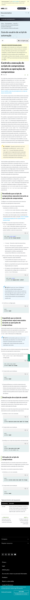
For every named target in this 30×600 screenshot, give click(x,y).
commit (14, 236)
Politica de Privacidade (6, 591)
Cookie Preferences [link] (7, 585)
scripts (11, 236)
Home (2, 23)
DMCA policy (5, 570)
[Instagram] (9, 554)
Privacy (4, 562)
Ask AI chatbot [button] (16, 1)
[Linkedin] (12, 554)
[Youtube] (15, 554)
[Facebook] (3, 554)
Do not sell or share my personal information (14, 573)
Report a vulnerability (8, 581)
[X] (6, 554)
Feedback (4, 577)
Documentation (6, 13)
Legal (3, 566)
